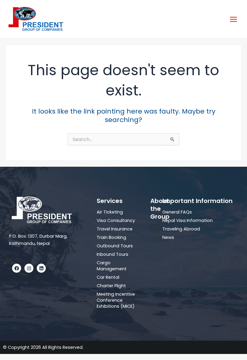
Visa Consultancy (116, 220)
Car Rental (108, 277)
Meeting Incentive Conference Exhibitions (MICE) (116, 300)
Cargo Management (112, 266)
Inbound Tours (112, 254)
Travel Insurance (115, 229)
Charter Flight (111, 286)
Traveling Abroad (181, 229)
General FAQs (177, 212)
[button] (155, 228)
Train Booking (111, 237)
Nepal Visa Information (187, 220)
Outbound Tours (115, 246)
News (168, 237)
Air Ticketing (110, 212)
